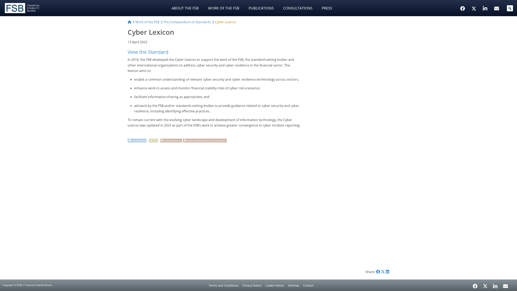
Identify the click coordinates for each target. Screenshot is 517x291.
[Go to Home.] (129, 22)
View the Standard (148, 51)
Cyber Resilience (172, 140)
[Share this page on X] (383, 272)
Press (327, 8)
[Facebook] (475, 285)
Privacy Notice (252, 285)
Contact (308, 285)
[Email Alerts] (505, 286)
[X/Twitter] (474, 2)
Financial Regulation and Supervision (206, 140)
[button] (510, 8)
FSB (155, 140)
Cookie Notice (275, 285)
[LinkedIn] (495, 285)
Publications (261, 8)
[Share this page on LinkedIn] (387, 272)
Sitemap (293, 285)
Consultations (297, 8)
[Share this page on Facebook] (378, 272)
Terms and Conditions (224, 285)
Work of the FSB (223, 8)
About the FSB (185, 8)
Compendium (138, 140)
